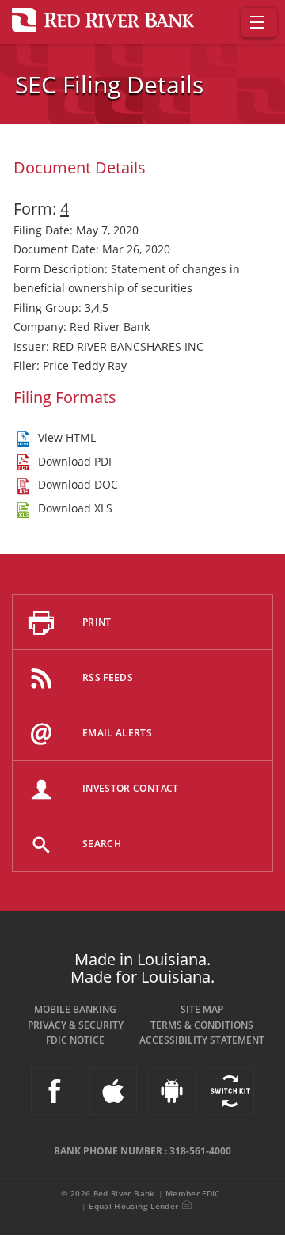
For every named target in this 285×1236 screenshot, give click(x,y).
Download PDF (76, 461)
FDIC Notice (75, 1040)
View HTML (67, 437)
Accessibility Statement (201, 1040)
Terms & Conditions (201, 1025)
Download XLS (75, 507)
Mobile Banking (75, 1009)
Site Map (201, 1009)
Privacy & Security (76, 1025)
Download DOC (78, 484)
